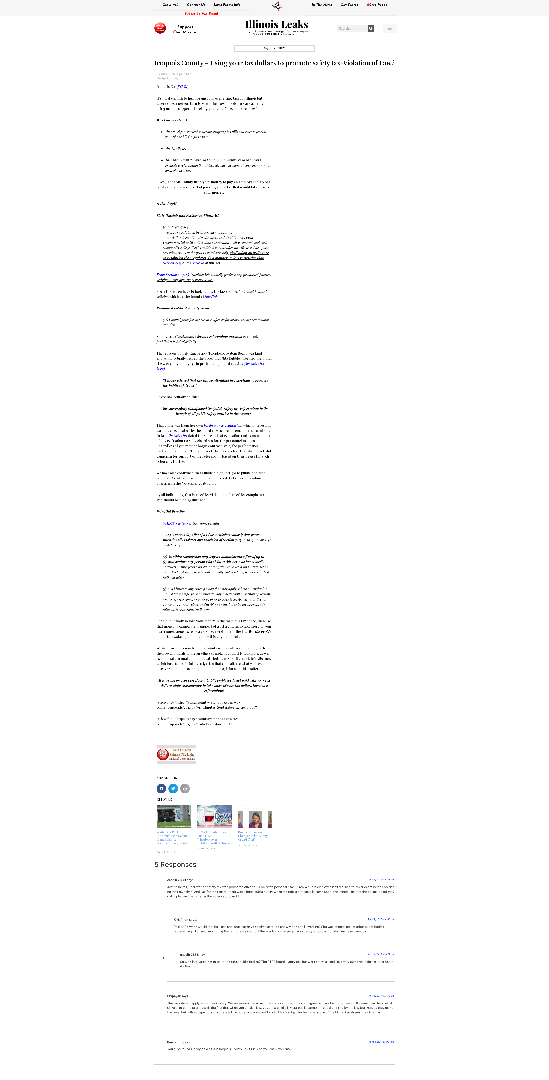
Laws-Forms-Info (227, 5)
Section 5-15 (172, 263)
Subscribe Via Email (201, 14)
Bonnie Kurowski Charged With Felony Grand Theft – (253, 836)
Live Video (378, 5)
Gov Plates (349, 5)
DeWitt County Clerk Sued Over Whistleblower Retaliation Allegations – (214, 837)
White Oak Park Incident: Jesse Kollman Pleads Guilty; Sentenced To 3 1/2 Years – (174, 839)
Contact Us (196, 5)
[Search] (371, 28)
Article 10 (196, 263)
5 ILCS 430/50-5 (177, 523)
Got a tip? (170, 5)
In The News (322, 5)
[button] (161, 788)
